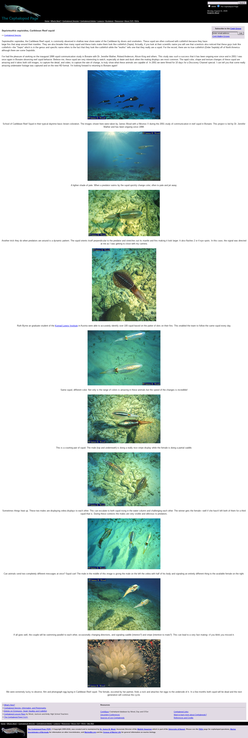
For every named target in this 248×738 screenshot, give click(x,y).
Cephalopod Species (70, 21)
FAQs (137, 21)
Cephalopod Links (181, 712)
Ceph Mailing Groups (221, 36)
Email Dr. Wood (213, 13)
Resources (119, 21)
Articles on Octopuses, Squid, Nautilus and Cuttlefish (25, 711)
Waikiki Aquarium (144, 729)
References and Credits (183, 718)
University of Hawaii (177, 729)
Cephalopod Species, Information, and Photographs (25, 708)
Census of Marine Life (112, 732)
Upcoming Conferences (110, 715)
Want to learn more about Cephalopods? (190, 715)
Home (47, 21)
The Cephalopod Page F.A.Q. (16, 717)
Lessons (100, 21)
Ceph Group (235, 29)
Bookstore (109, 21)
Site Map (90, 723)
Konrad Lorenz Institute (66, 325)
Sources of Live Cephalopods (112, 718)
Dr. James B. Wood (107, 729)
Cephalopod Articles (88, 21)
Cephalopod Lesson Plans (14, 714)
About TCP (129, 21)
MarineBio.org (90, 732)
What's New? (56, 21)
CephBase (104, 712)
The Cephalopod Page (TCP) (39, 729)
